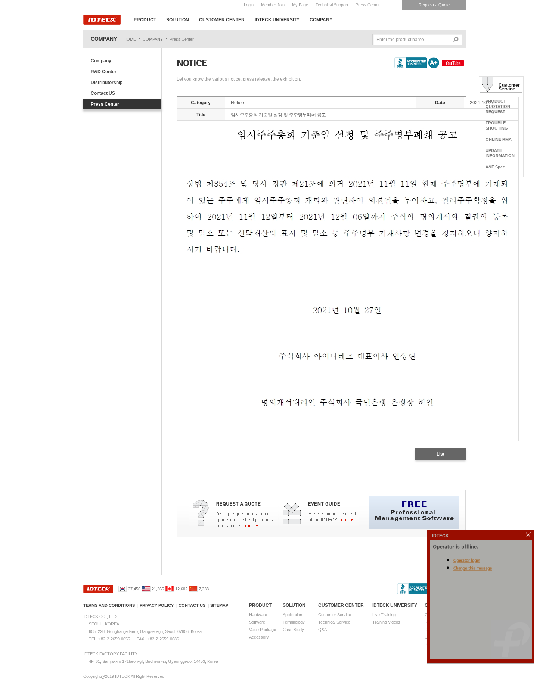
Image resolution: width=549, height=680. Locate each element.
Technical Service (334, 622)
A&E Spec (495, 167)
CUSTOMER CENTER (222, 19)
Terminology (294, 622)
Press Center (368, 5)
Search (456, 39)
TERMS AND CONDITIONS (109, 605)
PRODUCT (145, 19)
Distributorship (106, 82)
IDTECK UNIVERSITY (277, 19)
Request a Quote (434, 5)
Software (257, 622)
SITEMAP (219, 605)
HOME (130, 39)
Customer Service (334, 614)
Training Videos (386, 622)
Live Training (384, 614)
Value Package (262, 629)
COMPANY (321, 19)
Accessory (259, 637)
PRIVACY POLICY (157, 605)
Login (249, 5)
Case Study (293, 629)
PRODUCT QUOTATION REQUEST (498, 106)
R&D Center (104, 71)
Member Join (273, 5)
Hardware (258, 614)
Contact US (103, 93)
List (440, 454)
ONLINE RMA (499, 139)
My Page (300, 5)
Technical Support (332, 5)
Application (292, 614)
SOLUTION (177, 19)
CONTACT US (192, 605)
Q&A (322, 629)
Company (101, 60)
